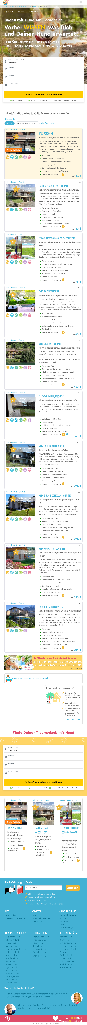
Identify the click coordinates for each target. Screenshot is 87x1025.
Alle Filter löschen (48, 123)
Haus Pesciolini (46, 133)
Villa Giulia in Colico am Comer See (55, 495)
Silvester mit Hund (66, 968)
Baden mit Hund (65, 940)
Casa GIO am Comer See (49, 291)
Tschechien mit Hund (12, 974)
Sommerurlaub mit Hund (68, 943)
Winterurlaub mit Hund (67, 961)
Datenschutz (56, 1023)
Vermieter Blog (37, 922)
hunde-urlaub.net (34, 1023)
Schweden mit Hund (12, 958)
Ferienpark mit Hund (39, 949)
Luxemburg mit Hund (12, 977)
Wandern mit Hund (66, 937)
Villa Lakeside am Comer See (51, 446)
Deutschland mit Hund (13, 937)
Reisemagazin (64, 922)
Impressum (48, 1023)
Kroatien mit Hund (11, 946)
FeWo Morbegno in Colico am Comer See (57, 238)
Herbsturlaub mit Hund (67, 958)
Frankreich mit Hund (12, 952)
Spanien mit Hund (11, 955)
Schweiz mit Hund (11, 964)
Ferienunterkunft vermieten (42, 918)
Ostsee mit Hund (11, 980)
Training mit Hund (66, 955)
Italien (8, 130)
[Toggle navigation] (81, 2)
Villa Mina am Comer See (50, 344)
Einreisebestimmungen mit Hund (16, 918)
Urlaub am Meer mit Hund (68, 946)
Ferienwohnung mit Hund (41, 937)
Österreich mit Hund (12, 940)
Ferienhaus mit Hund (39, 940)
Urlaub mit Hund (9, 6)
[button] (43, 61)
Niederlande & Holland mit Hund (16, 949)
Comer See (22, 130)
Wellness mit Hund (66, 952)
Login (34, 915)
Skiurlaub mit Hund (66, 964)
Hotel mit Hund (37, 946)
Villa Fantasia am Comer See (52, 549)
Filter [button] (11, 123)
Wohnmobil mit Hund (39, 952)
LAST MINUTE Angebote (40, 956)
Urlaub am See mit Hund (68, 949)
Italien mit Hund (11, 943)
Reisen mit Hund (11, 915)
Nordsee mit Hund (11, 983)
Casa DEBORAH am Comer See (51, 607)
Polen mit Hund (10, 961)
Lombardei (10, 119)
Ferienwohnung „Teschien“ (51, 396)
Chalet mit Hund (38, 943)
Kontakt (62, 925)
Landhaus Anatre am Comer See (53, 186)
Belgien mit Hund (11, 971)
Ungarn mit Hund (11, 968)
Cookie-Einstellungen (66, 928)
